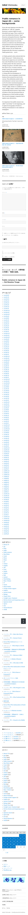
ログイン (6, 864)
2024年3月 (6, 350)
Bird (5, 575)
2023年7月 (6, 366)
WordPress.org (7, 870)
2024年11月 (6, 335)
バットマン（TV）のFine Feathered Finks (14, 697)
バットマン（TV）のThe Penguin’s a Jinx (14, 687)
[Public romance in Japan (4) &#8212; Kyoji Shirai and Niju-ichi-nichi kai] (13, 135)
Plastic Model (7, 586)
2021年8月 (6, 409)
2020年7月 (6, 434)
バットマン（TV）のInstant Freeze (13, 638)
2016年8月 (6, 524)
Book (5, 548)
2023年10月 (7, 360)
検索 (3, 617)
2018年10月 (6, 474)
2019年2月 (6, 467)
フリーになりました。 (9, 732)
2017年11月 (6, 495)
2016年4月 (6, 532)
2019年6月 (6, 459)
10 (3, 841)
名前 (3, 213)
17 (3, 844)
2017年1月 (6, 514)
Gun (5, 605)
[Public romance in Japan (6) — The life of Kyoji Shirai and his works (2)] (13, 157)
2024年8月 (6, 341)
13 (14, 841)
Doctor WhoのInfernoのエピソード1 (13, 642)
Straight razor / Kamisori (10, 598)
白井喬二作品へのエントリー (9, 894)
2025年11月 (6, 312)
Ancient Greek (7, 592)
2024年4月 (6, 348)
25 (7, 847)
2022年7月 (6, 388)
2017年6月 (6, 505)
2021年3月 (6, 419)
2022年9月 (6, 385)
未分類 (5, 609)
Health (5, 571)
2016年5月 (6, 530)
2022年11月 (6, 381)
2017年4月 (6, 509)
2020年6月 (6, 436)
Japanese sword (8, 602)
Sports (5, 603)
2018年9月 (6, 476)
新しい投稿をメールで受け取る (8, 256)
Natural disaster (8, 607)
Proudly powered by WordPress (18, 912)
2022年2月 (6, 398)
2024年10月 (7, 337)
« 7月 (7, 852)
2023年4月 (6, 371)
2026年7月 (6, 297)
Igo (4, 546)
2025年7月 (6, 320)
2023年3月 (6, 373)
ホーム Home (6, 908)
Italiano (6, 590)
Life (5, 567)
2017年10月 (6, 497)
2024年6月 (6, 345)
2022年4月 (6, 394)
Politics (5, 573)
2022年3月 (6, 396)
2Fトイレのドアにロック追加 (11, 678)
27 (14, 847)
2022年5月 (6, 392)
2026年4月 (6, 303)
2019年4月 (6, 463)
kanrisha (6, 176)
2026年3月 (6, 304)
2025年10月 (7, 314)
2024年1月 (6, 354)
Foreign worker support (10, 588)
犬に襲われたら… (8, 736)
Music (5, 560)
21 (17, 844)
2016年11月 (6, 518)
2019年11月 (6, 450)
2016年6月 (6, 528)
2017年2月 (6, 513)
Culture (5, 563)
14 (17, 841)
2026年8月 (6, 295)
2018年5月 (6, 484)
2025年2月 (6, 329)
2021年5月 (6, 415)
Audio (5, 550)
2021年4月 (6, 417)
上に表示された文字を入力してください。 (11, 242)
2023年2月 (6, 375)
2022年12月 (7, 379)
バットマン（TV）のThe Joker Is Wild (13, 663)
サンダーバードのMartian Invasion (13, 710)
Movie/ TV (6, 544)
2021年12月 (6, 402)
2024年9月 (6, 339)
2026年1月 (6, 308)
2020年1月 (6, 446)
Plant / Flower (7, 581)
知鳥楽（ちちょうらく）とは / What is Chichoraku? (11, 890)
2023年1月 (6, 377)
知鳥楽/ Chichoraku (9, 5)
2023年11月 (6, 358)
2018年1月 (6, 492)
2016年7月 (6, 526)
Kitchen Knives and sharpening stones (14, 600)
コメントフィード (8, 868)
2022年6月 (6, 390)
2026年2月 (6, 306)
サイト (3, 226)
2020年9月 (6, 430)
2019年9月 (6, 453)
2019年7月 (6, 457)
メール (4, 219)
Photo (5, 558)
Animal (5, 577)
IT (4, 582)
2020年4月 (6, 440)
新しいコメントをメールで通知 (8, 253)
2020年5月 (6, 438)
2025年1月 (6, 331)
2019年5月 (6, 461)
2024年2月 (6, 352)
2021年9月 (6, 408)
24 (4, 847)
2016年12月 (6, 516)
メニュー (23, 5)
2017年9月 (6, 499)
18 (7, 844)
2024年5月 (6, 346)
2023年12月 (7, 356)
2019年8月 (6, 455)
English (6, 565)
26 (10, 847)
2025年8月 (6, 318)
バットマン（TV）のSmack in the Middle (14, 720)
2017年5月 (6, 507)
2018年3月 (6, 488)
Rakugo (6, 594)
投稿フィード (7, 866)
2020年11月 (6, 427)
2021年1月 (6, 423)
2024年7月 (6, 343)
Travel (5, 584)
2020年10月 (7, 429)
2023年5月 (6, 369)
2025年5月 (6, 324)
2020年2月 (6, 444)
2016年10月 (6, 520)
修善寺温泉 (6, 701)
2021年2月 (6, 421)
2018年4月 (6, 486)
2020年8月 (6, 432)
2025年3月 (6, 327)
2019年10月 (6, 451)
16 (24, 841)
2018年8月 (6, 478)
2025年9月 (6, 316)
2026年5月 (6, 301)
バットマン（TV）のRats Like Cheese (13, 634)
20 (14, 844)
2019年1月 (6, 469)
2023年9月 (6, 362)
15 (20, 841)
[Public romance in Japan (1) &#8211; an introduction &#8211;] (13, 122)
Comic (5, 556)
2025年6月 (6, 322)
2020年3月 (6, 442)
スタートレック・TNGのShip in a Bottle (14, 645)
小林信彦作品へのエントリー (9, 898)
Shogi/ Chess (7, 596)
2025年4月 (6, 325)
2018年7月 (6, 480)
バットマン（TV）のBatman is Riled (13, 655)
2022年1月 (6, 400)
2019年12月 (6, 448)
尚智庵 (3, 904)
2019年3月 (6, 465)
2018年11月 (6, 472)
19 (10, 844)
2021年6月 (6, 413)
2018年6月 (6, 482)
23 (24, 844)
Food (5, 569)
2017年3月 (6, 511)
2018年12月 (6, 471)
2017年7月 (6, 503)
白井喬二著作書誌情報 (7, 901)
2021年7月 (6, 411)
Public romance (19, 176)
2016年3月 (6, 534)
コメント (4, 192)
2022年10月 (7, 383)
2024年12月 (7, 333)
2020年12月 (7, 425)
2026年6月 (6, 299)
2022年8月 (6, 387)
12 (10, 841)
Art (4, 561)
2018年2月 (6, 490)
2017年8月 (6, 501)
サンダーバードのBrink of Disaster (12, 659)
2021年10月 (6, 406)
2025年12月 (7, 310)
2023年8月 (6, 364)
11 (7, 841)
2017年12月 (6, 493)
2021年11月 (6, 404)
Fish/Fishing (7, 579)
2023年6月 (6, 367)
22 (20, 844)
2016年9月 (6, 522)
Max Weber (7, 554)
